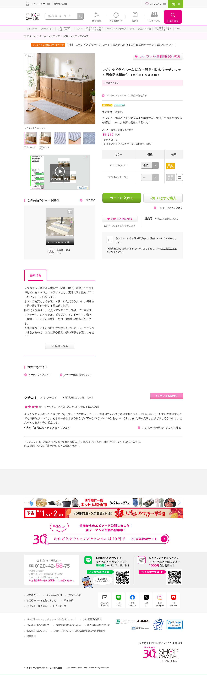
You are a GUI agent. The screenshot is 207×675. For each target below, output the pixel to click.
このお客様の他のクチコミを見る (161, 427)
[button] (175, 624)
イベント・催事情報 (37, 606)
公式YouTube (173, 604)
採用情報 (31, 636)
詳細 (149, 144)
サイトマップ (59, 606)
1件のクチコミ (111, 83)
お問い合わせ (74, 595)
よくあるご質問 (54, 595)
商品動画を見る (60, 173)
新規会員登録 (60, 3)
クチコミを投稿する (166, 396)
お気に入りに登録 (121, 218)
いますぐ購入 (166, 198)
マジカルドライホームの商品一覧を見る (126, 95)
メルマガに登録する (105, 604)
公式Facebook (132, 604)
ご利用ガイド (170, 248)
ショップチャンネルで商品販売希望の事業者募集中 (80, 631)
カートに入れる (122, 198)
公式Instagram (160, 604)
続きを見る (61, 345)
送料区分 (108, 140)
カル (49, 407)
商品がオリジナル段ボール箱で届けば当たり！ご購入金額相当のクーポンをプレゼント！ (126, 44)
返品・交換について (168, 218)
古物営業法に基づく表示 (68, 625)
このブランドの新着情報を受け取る (159, 56)
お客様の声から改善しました (41, 600)
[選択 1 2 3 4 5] (150, 165)
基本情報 (35, 275)
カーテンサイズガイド (39, 374)
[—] (150, 177)
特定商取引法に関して (38, 625)
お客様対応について (37, 631)
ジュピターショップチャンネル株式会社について (51, 619)
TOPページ (29, 36)
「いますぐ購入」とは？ (170, 208)
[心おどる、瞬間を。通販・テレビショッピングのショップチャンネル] (32, 16)
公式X (146, 604)
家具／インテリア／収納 (76, 36)
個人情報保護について (98, 625)
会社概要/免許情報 (92, 619)
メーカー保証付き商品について (75, 376)
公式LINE (118, 604)
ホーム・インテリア (49, 36)
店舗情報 (68, 600)
